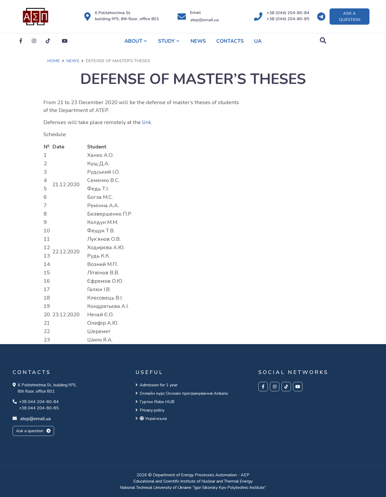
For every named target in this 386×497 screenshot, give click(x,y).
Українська (155, 418)
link (146, 122)
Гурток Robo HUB (157, 402)
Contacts (230, 41)
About (133, 41)
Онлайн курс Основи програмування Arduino (184, 393)
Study (166, 41)
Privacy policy (152, 410)
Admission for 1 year (159, 385)
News (198, 41)
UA (258, 41)
